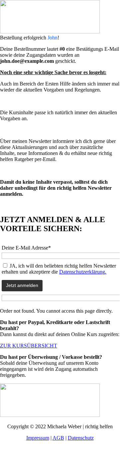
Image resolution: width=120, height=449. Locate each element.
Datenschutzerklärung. (82, 272)
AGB (58, 438)
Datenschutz (81, 438)
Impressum (37, 438)
